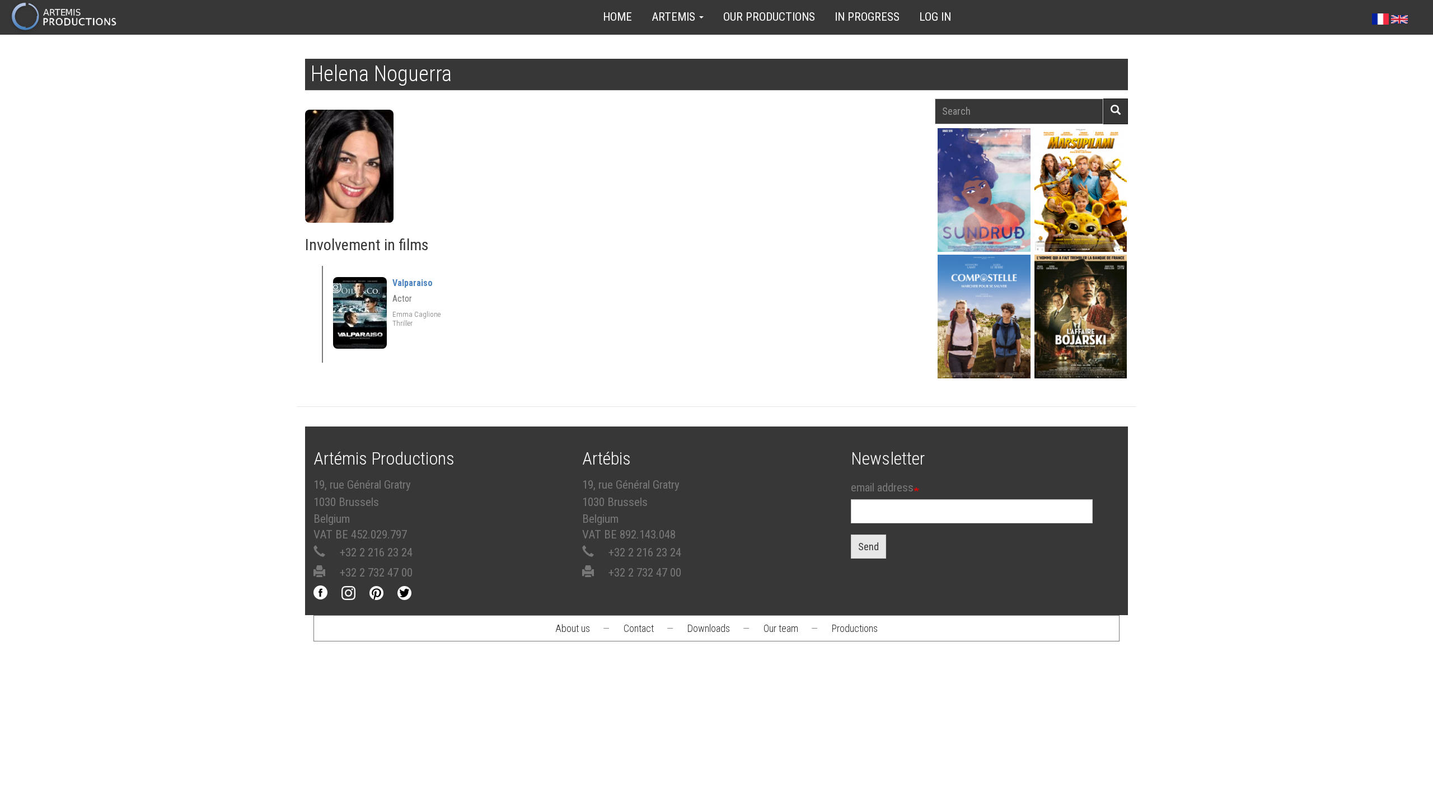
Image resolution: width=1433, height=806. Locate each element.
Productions (855, 628)
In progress (867, 17)
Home (617, 17)
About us (572, 628)
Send (868, 546)
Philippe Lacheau (1080, 209)
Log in (935, 17)
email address (882, 487)
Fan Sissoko (983, 193)
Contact (639, 628)
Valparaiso (412, 283)
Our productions (769, 17)
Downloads (708, 628)
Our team (781, 628)
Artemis (675, 17)
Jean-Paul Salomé (1080, 336)
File (990, 164)
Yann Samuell (983, 336)
